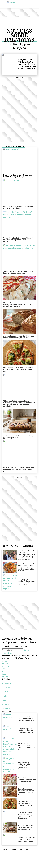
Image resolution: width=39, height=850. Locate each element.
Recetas (29, 12)
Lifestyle (28, 7)
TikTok (5, 696)
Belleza (29, 4)
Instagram (36, 4)
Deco (28, 14)
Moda (4, 661)
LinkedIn (6, 709)
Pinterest (6, 704)
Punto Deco (29, 18)
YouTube (5, 700)
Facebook (6, 687)
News (29, 9)
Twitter (5, 692)
